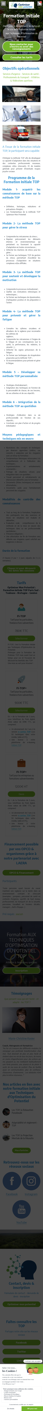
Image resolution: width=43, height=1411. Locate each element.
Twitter (21, 1351)
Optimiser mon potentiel (21, 1304)
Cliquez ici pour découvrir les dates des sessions (21, 569)
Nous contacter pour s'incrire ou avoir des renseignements (21, 46)
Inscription (21, 970)
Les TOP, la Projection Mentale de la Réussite (23, 1137)
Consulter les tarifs (21, 57)
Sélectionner (21, 638)
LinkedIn (21, 1360)
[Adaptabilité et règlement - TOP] (6, 1124)
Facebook (21, 1342)
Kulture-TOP (16, 745)
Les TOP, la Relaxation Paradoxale (22, 1111)
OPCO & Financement (21, 872)
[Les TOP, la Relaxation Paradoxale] (6, 1112)
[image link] (21, 5)
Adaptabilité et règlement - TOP (25, 1124)
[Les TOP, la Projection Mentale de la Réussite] (6, 1137)
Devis (21, 794)
